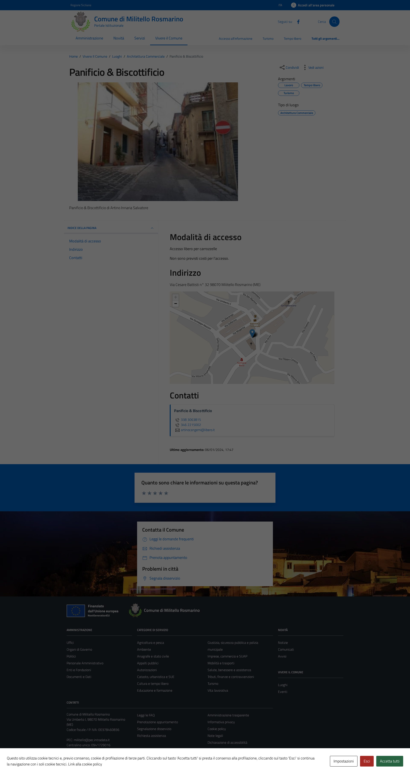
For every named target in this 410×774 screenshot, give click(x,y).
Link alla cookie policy (85, 764)
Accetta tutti (390, 761)
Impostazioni (344, 761)
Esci (367, 761)
